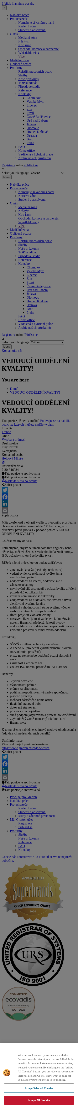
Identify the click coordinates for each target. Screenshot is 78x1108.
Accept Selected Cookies (39, 1088)
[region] (39, 1075)
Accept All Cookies (39, 1100)
